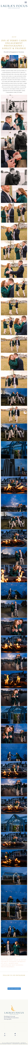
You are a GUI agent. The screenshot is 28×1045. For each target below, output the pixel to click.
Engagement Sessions (17, 52)
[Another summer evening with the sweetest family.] (25, 981)
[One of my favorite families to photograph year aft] (2, 981)
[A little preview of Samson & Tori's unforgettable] (19, 984)
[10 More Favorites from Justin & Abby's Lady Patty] (14, 981)
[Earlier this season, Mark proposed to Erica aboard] (8, 984)
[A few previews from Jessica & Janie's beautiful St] (2, 984)
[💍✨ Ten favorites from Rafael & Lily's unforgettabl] (14, 984)
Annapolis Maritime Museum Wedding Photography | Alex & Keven (13, 958)
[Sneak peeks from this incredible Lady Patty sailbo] (19, 981)
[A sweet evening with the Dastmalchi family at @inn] (8, 981)
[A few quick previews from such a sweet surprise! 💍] (25, 984)
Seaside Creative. (23, 1043)
